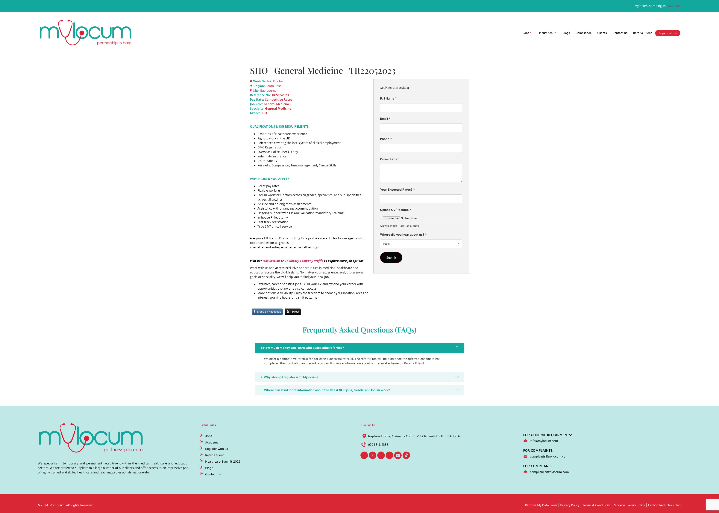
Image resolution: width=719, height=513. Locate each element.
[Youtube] (398, 455)
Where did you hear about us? (403, 234)
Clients (602, 33)
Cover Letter (389, 159)
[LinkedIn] (381, 455)
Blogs (566, 33)
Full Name (388, 98)
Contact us (619, 33)
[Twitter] (372, 455)
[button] (359, 348)
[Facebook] (364, 455)
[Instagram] (389, 455)
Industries (546, 33)
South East (273, 86)
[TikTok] (406, 455)
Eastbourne (268, 90)
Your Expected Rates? (397, 189)
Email (385, 119)
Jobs (526, 33)
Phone (386, 139)
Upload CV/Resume (395, 210)
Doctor (278, 81)
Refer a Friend (642, 33)
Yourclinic (673, 6)
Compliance (584, 33)
